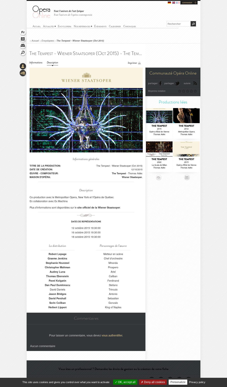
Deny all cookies (154, 382)
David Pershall (57, 298)
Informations (35, 62)
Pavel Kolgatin (57, 280)
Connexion (23, 66)
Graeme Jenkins (57, 258)
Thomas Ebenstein (57, 276)
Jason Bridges (57, 294)
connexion (187, 2)
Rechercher (23, 52)
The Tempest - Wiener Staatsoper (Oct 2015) (80, 40)
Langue (23, 32)
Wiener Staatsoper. (132, 177)
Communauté (23, 73)
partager (153, 83)
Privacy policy (197, 382)
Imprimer (132, 63)
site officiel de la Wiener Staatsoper (98, 207)
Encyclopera (47, 40)
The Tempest (119, 173)
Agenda (23, 39)
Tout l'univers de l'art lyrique (69, 11)
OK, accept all (126, 382)
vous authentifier (112, 335)
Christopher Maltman (57, 267)
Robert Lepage (58, 254)
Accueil (35, 40)
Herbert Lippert (57, 307)
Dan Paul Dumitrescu (57, 285)
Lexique (23, 46)
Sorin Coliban (57, 302)
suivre (187, 83)
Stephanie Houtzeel (57, 263)
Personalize (178, 382)
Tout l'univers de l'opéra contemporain (73, 14)
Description (52, 62)
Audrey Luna (57, 271)
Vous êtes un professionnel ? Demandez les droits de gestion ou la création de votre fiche (113, 369)
